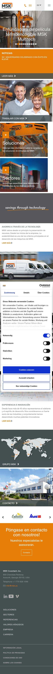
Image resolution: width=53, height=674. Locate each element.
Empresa (8, 629)
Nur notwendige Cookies (26, 386)
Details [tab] (27, 293)
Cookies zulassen (26, 370)
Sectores (8, 614)
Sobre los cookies (12, 663)
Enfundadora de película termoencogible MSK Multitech (26, 34)
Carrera (8, 634)
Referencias (10, 619)
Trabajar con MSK (13, 118)
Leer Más (6, 243)
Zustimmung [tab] (9, 293)
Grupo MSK (9, 464)
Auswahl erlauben (26, 378)
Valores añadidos (13, 624)
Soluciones (9, 609)
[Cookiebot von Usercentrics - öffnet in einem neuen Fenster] (39, 285)
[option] (26, 29)
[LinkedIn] (5, 596)
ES (38, 5)
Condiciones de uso (12, 658)
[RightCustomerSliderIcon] (50, 516)
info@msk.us (12, 586)
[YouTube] (11, 596)
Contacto (8, 503)
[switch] (46, 343)
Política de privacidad (14, 653)
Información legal (12, 648)
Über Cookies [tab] (43, 293)
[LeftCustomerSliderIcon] (3, 516)
